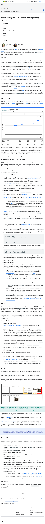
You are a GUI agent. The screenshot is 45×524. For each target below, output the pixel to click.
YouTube (31, 510)
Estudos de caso (18, 510)
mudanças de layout (10, 273)
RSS (31, 514)
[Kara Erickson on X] (6, 46)
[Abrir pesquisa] (27, 1)
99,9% (38, 60)
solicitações (23, 86)
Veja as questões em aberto (6, 510)
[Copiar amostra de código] (43, 235)
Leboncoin (22, 82)
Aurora (15, 49)
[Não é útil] (43, 15)
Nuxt (23, 90)
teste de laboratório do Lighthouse (9, 421)
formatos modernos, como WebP (11, 359)
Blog (2, 4)
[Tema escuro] (41, 235)
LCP (26, 69)
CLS (34, 273)
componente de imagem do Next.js (20, 76)
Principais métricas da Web (20, 67)
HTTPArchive (25, 103)
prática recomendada (26, 194)
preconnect (28, 192)
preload (22, 192)
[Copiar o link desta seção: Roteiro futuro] (11, 438)
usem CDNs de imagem (25, 224)
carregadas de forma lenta (33, 178)
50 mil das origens (12, 103)
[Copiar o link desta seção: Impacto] (7, 368)
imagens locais (40, 476)
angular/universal (6, 312)
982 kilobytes (33, 63)
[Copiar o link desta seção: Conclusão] (9, 481)
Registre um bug (4, 508)
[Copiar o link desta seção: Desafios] (8, 303)
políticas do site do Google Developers (11, 501)
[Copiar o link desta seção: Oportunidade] (11, 98)
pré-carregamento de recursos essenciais (12, 325)
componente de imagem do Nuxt (22, 92)
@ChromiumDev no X (34, 508)
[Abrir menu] (2, 1)
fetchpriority (13, 203)
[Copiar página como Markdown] (6, 20)
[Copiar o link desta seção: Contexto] (8, 57)
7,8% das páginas (10, 183)
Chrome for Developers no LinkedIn (36, 512)
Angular (15, 88)
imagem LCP (6, 211)
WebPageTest (30, 407)
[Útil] (41, 15)
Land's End (9, 417)
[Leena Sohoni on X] (18, 46)
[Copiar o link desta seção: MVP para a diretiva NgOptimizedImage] (26, 159)
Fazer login (41, 1)
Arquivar (17, 512)
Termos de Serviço (4, 518)
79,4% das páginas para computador (35, 67)
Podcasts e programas (20, 514)
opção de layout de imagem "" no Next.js (32, 473)
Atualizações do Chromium (20, 508)
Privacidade (11, 518)
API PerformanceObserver (31, 210)
